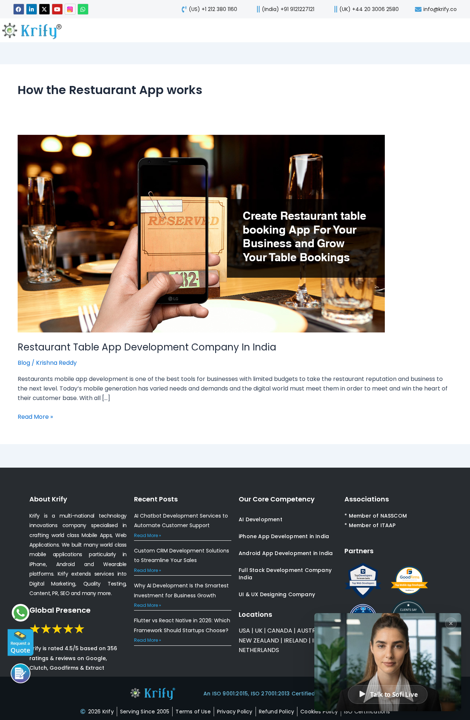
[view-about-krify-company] (35, 30)
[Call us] (20, 673)
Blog (24, 363)
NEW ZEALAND (259, 640)
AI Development (260, 519)
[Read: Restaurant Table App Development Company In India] (201, 233)
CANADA (279, 630)
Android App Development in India (286, 553)
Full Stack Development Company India (285, 573)
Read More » (35, 416)
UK (259, 630)
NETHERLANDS (259, 650)
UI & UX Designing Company (277, 594)
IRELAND (295, 640)
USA (244, 630)
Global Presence (60, 610)
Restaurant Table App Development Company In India (147, 347)
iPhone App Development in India (284, 536)
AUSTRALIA (312, 630)
